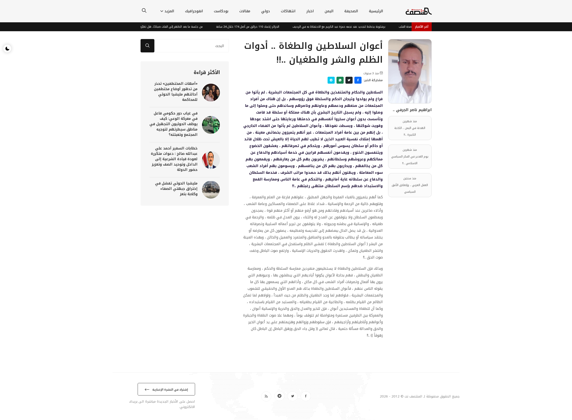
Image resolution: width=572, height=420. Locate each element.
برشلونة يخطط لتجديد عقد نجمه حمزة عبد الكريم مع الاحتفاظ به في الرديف (347, 26)
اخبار (310, 11)
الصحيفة (351, 11)
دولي (265, 11)
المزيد (169, 11)
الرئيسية (376, 11)
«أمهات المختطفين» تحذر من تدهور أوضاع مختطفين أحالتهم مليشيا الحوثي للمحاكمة (176, 91)
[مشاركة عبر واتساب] (340, 80)
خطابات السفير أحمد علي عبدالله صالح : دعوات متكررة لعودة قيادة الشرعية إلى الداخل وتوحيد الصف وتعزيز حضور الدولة (174, 159)
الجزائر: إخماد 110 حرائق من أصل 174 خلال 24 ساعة (256, 26)
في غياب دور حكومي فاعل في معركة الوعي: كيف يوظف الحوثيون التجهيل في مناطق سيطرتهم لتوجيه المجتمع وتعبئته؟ (173, 124)
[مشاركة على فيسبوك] (358, 80)
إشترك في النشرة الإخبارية (169, 389)
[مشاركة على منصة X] (349, 80)
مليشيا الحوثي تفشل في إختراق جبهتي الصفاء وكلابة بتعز (176, 188)
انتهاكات (288, 11)
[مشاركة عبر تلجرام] (331, 80)
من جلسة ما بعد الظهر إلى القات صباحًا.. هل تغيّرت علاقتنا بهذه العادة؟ (166, 26)
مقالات (244, 11)
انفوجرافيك (194, 11)
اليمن (329, 11)
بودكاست (221, 11)
